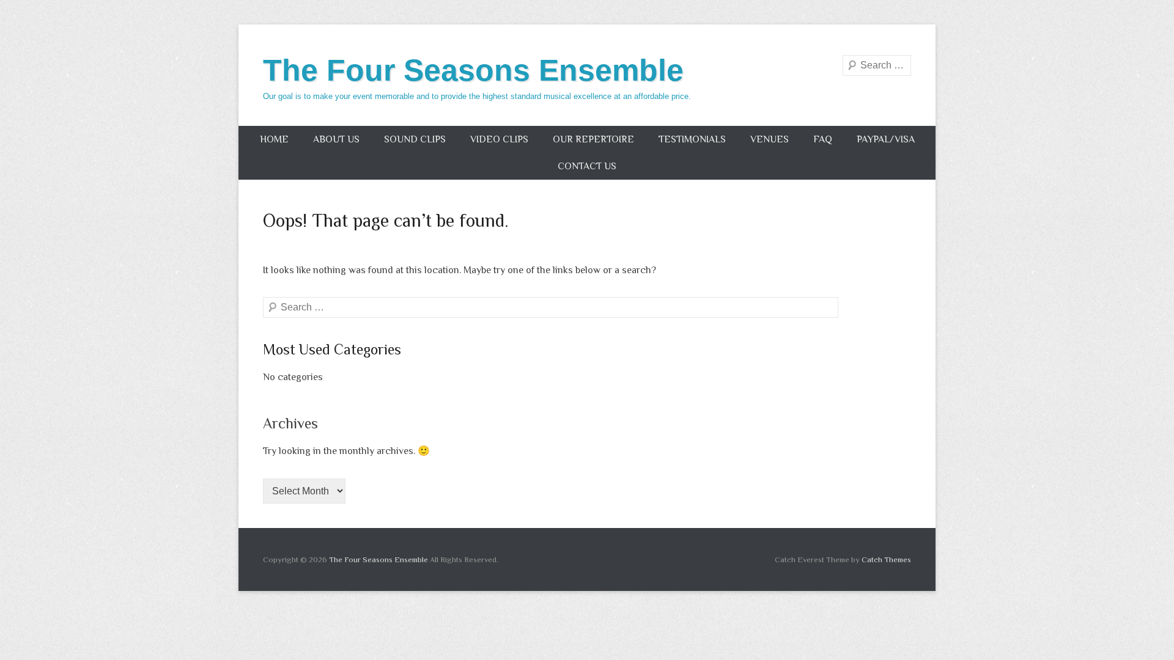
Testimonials (692, 139)
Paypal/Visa (886, 139)
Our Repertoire (593, 139)
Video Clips (499, 139)
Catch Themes (886, 559)
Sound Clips (415, 139)
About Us (336, 139)
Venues (769, 139)
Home (274, 139)
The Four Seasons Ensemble (473, 70)
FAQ (822, 139)
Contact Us (587, 166)
